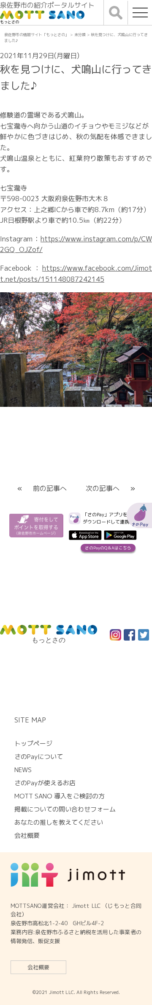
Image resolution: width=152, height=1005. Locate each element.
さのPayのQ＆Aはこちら (108, 548)
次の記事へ (102, 488)
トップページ (33, 743)
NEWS (23, 769)
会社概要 (38, 967)
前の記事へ (50, 488)
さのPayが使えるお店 (45, 782)
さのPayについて (38, 756)
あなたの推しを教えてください (58, 822)
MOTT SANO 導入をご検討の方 (59, 796)
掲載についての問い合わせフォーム (65, 809)
